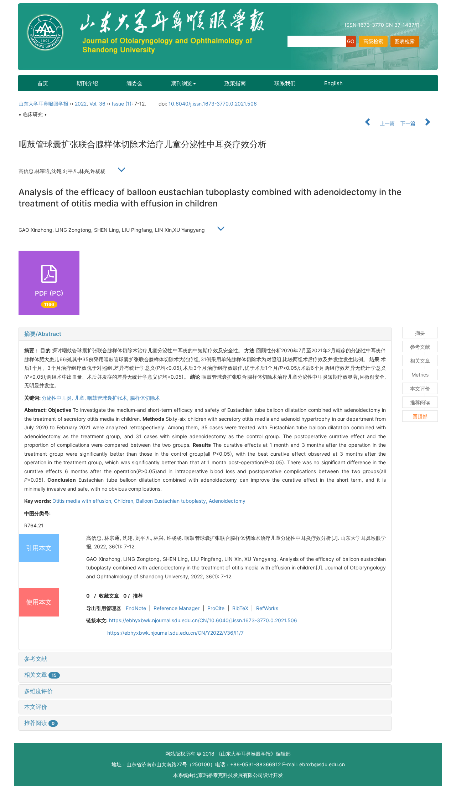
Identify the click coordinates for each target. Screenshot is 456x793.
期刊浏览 (181, 83)
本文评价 (35, 706)
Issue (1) (121, 104)
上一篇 (386, 123)
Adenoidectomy (227, 501)
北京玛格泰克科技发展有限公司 (228, 775)
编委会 (134, 83)
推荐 (138, 596)
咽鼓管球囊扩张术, (108, 398)
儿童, (80, 398)
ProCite (215, 608)
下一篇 (408, 123)
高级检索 (373, 41)
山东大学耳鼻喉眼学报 (43, 104)
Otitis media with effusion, (83, 501)
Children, (125, 501)
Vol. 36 (97, 104)
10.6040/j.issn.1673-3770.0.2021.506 (213, 104)
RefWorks (267, 608)
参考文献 (35, 658)
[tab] (205, 334)
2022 (81, 104)
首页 (42, 83)
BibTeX (240, 608)
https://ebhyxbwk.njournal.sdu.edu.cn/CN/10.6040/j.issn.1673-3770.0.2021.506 (203, 620)
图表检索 (405, 41)
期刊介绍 (87, 83)
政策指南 (235, 83)
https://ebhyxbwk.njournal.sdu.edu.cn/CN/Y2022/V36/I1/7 (175, 633)
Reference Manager (177, 608)
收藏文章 (109, 596)
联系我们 (285, 83)
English (333, 83)
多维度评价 (38, 691)
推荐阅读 (39, 722)
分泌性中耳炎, (58, 398)
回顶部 (420, 416)
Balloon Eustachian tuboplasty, (172, 501)
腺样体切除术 (145, 398)
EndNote (136, 608)
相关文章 (40, 674)
